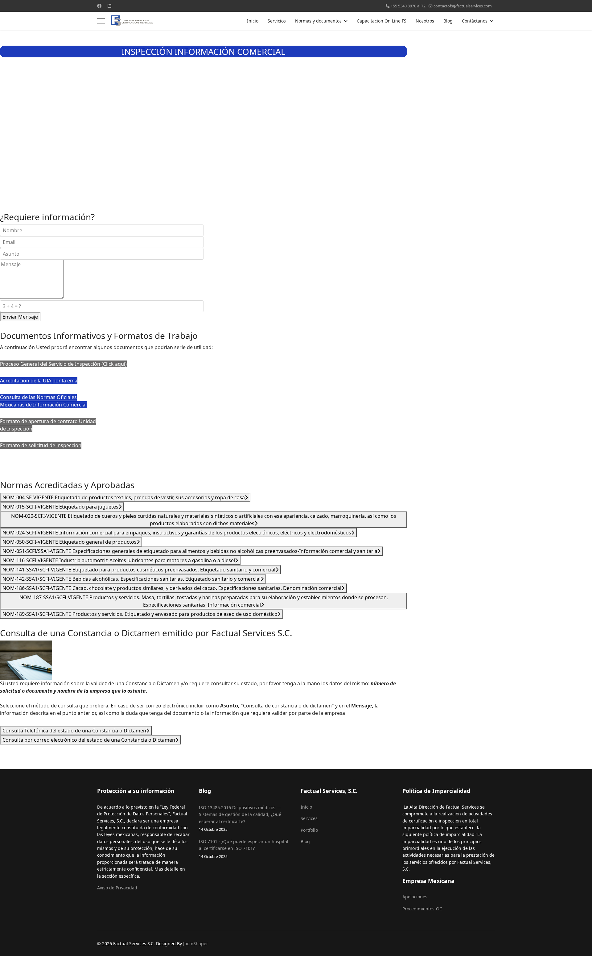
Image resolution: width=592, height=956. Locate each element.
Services (309, 818)
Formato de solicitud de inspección (40, 445)
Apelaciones (414, 897)
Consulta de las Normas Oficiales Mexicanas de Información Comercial (43, 401)
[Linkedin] (109, 6)
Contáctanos (474, 21)
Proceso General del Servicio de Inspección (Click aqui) (63, 364)
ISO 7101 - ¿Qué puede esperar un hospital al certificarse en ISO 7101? (243, 849)
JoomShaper (195, 943)
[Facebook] (99, 6)
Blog (448, 21)
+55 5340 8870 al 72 (408, 6)
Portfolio (309, 830)
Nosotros (425, 21)
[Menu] (101, 21)
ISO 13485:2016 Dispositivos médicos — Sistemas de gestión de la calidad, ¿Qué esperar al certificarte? (240, 818)
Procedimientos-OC (422, 909)
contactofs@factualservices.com (463, 6)
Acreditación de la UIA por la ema (38, 380)
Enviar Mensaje (20, 316)
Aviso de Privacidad (117, 888)
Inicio (252, 21)
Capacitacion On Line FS (381, 21)
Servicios (277, 21)
